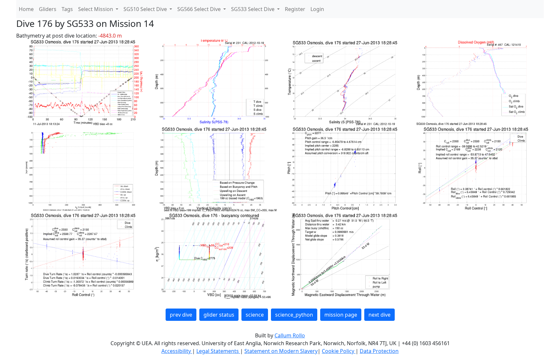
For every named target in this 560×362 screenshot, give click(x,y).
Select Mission (96, 9)
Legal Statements (218, 351)
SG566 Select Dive (199, 9)
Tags (67, 9)
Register (295, 9)
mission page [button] (340, 314)
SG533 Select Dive (253, 9)
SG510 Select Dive (145, 9)
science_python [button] (294, 314)
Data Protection (379, 351)
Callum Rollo (289, 335)
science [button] (255, 314)
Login (317, 9)
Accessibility (176, 351)
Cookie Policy (339, 351)
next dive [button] (379, 314)
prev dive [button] (181, 314)
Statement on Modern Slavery (281, 351)
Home (26, 9)
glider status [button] (219, 314)
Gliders (47, 9)
